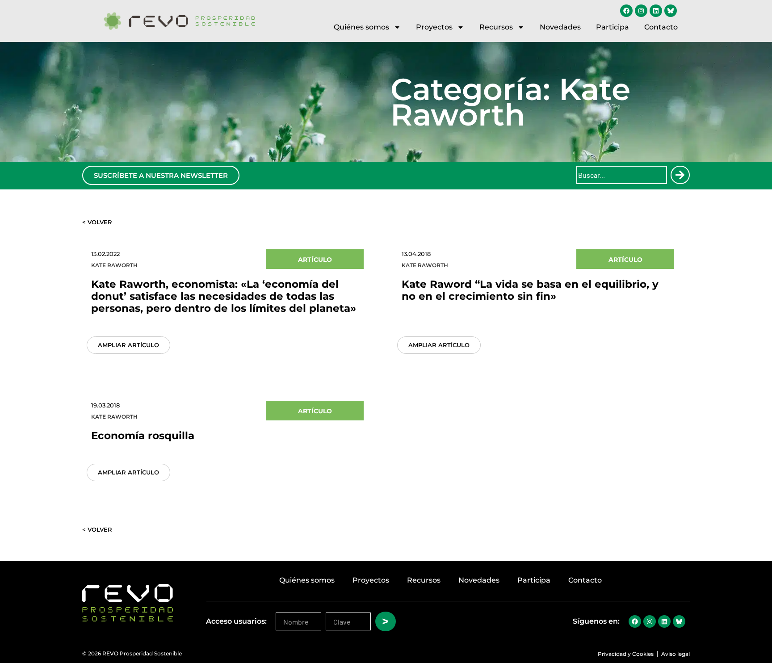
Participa (612, 27)
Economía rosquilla (142, 435)
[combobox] (621, 175)
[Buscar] (680, 175)
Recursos (496, 27)
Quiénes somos (361, 27)
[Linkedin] (656, 10)
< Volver (97, 222)
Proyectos (434, 27)
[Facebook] (626, 10)
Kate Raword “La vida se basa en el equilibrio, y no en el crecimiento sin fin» (530, 290)
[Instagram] (641, 10)
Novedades (560, 27)
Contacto (661, 27)
